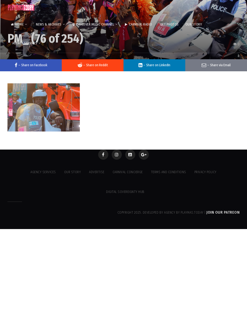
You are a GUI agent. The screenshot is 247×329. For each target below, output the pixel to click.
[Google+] (144, 155)
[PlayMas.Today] (21, 7)
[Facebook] (103, 155)
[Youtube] (130, 155)
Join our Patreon (223, 212)
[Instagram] (117, 155)
